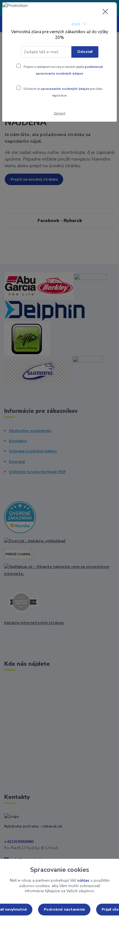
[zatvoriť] (105, 12)
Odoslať (85, 51)
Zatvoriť (59, 113)
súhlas (83, 880)
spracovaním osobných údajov (65, 89)
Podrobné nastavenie (64, 909)
